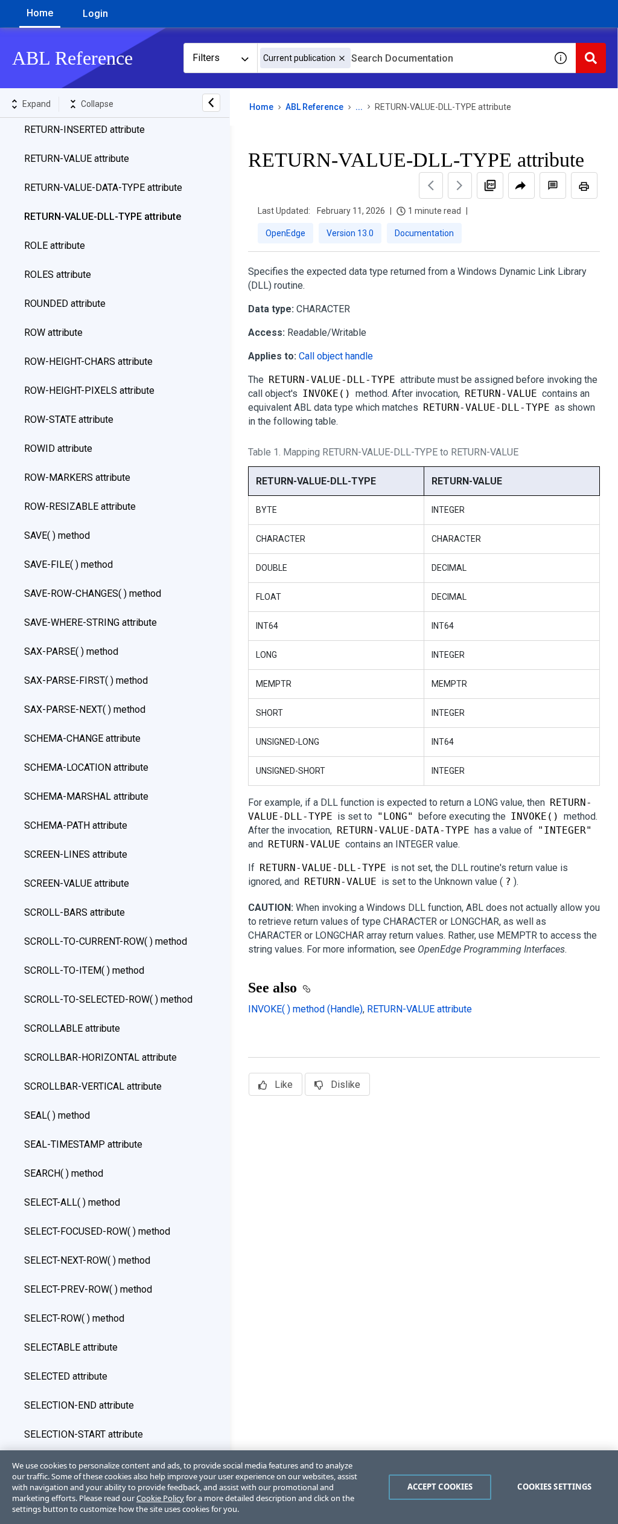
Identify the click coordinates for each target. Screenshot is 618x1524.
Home (40, 13)
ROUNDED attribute (65, 303)
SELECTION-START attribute (83, 1434)
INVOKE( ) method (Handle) (305, 1009)
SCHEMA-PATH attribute (75, 825)
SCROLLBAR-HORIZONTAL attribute (100, 1057)
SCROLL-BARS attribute (74, 912)
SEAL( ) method (57, 1115)
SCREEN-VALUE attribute (76, 883)
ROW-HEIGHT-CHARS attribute (88, 361)
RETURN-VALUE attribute (76, 158)
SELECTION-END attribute (79, 1405)
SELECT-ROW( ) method (74, 1318)
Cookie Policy (160, 1498)
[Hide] (211, 103)
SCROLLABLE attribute (72, 1028)
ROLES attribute (57, 274)
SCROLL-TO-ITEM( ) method (84, 970)
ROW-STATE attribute (68, 419)
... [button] (359, 107)
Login (95, 13)
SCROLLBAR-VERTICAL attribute (93, 1086)
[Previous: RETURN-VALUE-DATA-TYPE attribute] (431, 185)
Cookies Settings (554, 1486)
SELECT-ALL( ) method (72, 1202)
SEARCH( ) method (63, 1173)
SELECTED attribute (65, 1376)
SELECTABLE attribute (71, 1347)
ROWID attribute (58, 448)
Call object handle (336, 356)
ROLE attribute (54, 245)
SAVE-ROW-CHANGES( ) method (92, 593)
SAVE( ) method (57, 535)
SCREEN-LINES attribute (75, 854)
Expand (36, 104)
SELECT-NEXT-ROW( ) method (87, 1260)
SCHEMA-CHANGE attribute (82, 738)
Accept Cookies (440, 1486)
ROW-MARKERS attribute (77, 477)
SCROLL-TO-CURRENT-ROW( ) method (105, 941)
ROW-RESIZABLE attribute (80, 506)
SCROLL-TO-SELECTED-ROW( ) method (108, 999)
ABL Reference (314, 107)
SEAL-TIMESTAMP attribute (83, 1144)
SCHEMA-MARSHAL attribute (86, 796)
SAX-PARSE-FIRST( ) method (86, 680)
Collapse (97, 104)
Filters (206, 57)
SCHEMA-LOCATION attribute (86, 767)
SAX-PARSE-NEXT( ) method (84, 709)
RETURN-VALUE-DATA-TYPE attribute (103, 187)
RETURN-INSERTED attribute (84, 129)
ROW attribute (53, 332)
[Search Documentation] (591, 58)
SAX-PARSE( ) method (71, 651)
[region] (309, 1487)
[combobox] (401, 58)
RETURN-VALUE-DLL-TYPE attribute (102, 216)
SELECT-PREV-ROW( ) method (88, 1289)
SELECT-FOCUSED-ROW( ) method (97, 1231)
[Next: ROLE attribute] (460, 185)
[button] (341, 58)
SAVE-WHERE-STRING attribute (90, 622)
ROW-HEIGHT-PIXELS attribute (89, 390)
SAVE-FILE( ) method (68, 564)
